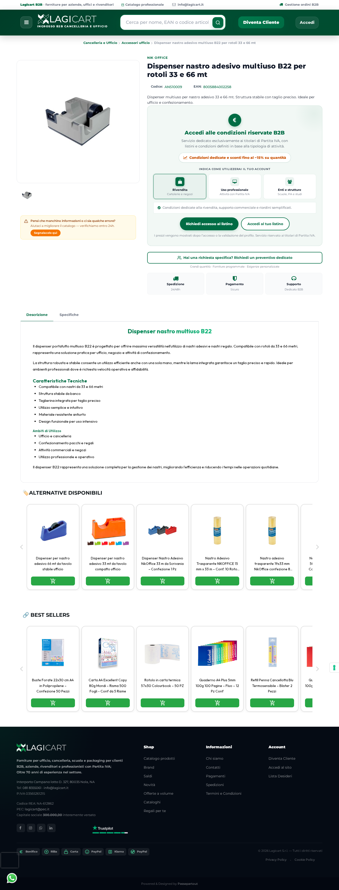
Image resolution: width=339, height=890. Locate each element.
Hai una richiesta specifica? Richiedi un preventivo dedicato (237, 257)
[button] (217, 22)
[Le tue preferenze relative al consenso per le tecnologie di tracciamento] (334, 667)
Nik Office (157, 58)
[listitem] (53, 547)
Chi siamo (214, 758)
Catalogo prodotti (159, 758)
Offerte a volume (158, 793)
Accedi (307, 22)
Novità (149, 785)
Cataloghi (152, 802)
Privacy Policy (276, 859)
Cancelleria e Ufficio (100, 43)
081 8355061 (32, 788)
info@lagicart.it (191, 4)
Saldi (148, 776)
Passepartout (188, 884)
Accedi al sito (280, 767)
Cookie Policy (305, 859)
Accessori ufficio (136, 43)
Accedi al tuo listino (265, 224)
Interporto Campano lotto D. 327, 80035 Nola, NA (56, 782)
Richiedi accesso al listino (209, 224)
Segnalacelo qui (45, 233)
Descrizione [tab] (37, 314)
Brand (149, 767)
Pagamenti (215, 776)
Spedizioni (215, 785)
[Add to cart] (53, 581)
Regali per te (155, 811)
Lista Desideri (280, 776)
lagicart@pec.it (37, 809)
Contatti (213, 767)
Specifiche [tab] (69, 314)
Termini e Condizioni (223, 793)
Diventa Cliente (261, 22)
